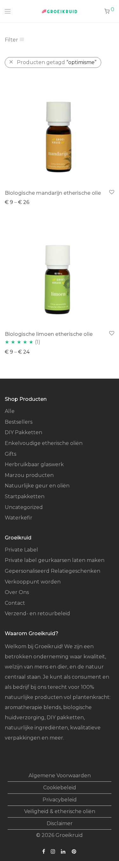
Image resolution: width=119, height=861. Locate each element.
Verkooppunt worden (33, 582)
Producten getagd (56, 62)
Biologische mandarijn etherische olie (53, 193)
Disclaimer (60, 823)
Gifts (10, 454)
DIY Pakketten (23, 432)
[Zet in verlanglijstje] (111, 192)
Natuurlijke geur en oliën (37, 486)
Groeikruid (69, 835)
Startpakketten (24, 496)
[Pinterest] (74, 851)
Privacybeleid (60, 800)
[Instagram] (53, 851)
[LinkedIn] (63, 851)
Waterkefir (18, 518)
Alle (10, 411)
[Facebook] (43, 851)
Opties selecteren (24, 202)
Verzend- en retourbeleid (37, 613)
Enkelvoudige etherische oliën (44, 443)
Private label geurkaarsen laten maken (54, 560)
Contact (15, 603)
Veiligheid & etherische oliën (59, 811)
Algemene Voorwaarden (60, 776)
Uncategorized (24, 507)
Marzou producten (29, 475)
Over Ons (17, 592)
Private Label (21, 550)
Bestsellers (18, 422)
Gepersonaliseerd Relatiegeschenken (52, 571)
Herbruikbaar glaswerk (34, 464)
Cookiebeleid (59, 788)
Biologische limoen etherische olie (49, 334)
